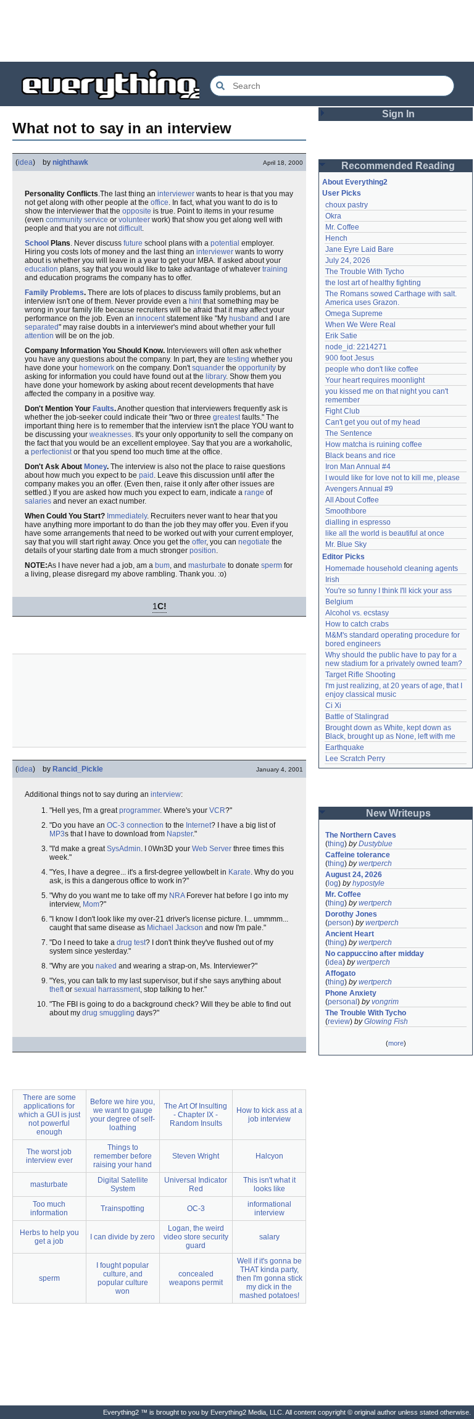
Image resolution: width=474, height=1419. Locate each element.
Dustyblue (376, 843)
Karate (239, 872)
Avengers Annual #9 (359, 489)
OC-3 (116, 825)
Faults (103, 408)
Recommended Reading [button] (398, 165)
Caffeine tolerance (357, 855)
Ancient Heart (349, 934)
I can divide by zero (122, 1237)
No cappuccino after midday (374, 953)
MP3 (57, 834)
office (159, 202)
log (333, 883)
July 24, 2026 (347, 260)
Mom (91, 904)
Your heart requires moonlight (375, 380)
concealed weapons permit (196, 1278)
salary (269, 1237)
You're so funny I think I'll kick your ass (388, 590)
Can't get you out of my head (372, 422)
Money (95, 466)
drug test (131, 942)
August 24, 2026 (353, 874)
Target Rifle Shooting (360, 674)
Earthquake (344, 747)
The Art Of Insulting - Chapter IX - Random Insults (195, 1115)
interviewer (175, 193)
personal (342, 1001)
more (396, 1043)
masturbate (207, 565)
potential (224, 243)
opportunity (257, 368)
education (41, 269)
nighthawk (70, 162)
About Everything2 (355, 182)
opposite (136, 211)
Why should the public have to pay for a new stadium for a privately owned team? (393, 659)
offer (199, 542)
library (216, 376)
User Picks (341, 193)
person (339, 922)
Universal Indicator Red (195, 1184)
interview (166, 794)
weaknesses (110, 434)
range (254, 492)
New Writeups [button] (398, 813)
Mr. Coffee (342, 227)
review (339, 1021)
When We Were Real (360, 324)
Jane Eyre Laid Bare (359, 249)
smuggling (117, 1013)
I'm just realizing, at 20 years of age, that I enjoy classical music (394, 690)
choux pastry (346, 205)
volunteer (134, 219)
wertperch (375, 863)
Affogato (340, 973)
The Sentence (348, 433)
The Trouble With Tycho (364, 271)
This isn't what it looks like (269, 1184)
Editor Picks (343, 556)
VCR (217, 810)
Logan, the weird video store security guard (196, 1237)
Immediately (127, 516)
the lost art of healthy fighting (373, 282)
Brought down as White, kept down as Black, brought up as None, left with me (390, 732)
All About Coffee (352, 500)
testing (238, 359)
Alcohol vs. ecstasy (357, 613)
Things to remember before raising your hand (122, 1156)
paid (146, 475)
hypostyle (368, 883)
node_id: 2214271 (356, 347)
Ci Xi (333, 705)
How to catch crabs (357, 624)
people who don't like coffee (371, 369)
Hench (336, 238)
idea (25, 162)
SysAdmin (124, 848)
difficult (130, 228)
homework (96, 368)
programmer (139, 810)
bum (162, 565)
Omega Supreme (354, 313)
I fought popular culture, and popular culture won (122, 1278)
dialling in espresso (358, 522)
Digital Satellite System (123, 1184)
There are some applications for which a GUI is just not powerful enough (49, 1114)
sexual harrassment (107, 989)
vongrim (385, 1001)
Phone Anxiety (350, 993)
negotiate (254, 542)
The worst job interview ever (49, 1156)
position (202, 550)
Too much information (49, 1208)
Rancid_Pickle (77, 769)
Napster (180, 834)
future (133, 243)
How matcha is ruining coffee (373, 444)
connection (145, 825)
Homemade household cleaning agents (391, 568)
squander (208, 368)
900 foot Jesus (349, 358)
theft (56, 989)
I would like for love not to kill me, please (392, 477)
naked (106, 966)
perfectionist (51, 451)
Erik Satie (341, 335)
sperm (271, 565)
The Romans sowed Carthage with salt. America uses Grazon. (391, 298)
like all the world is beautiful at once (384, 533)
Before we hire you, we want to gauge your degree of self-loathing (122, 1114)
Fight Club (342, 411)
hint (195, 301)
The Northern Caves (360, 835)
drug (90, 1013)
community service (77, 219)
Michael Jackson (175, 927)
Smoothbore (346, 511)
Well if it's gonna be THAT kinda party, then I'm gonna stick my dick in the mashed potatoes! (269, 1278)
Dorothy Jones (351, 914)
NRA (177, 895)
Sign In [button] (398, 114)
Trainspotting (122, 1208)
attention (39, 335)
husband (244, 318)
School (37, 243)
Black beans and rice (360, 455)
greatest (226, 417)
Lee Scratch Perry (355, 758)
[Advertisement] (237, 31)
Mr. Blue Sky (346, 544)
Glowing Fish (386, 1021)
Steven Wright (195, 1156)
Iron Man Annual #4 (358, 466)
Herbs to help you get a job (49, 1237)
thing (336, 843)
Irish (332, 579)
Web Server (211, 848)
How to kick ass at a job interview (269, 1114)
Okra (333, 216)
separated (42, 327)
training (275, 269)
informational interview (269, 1208)
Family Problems (54, 292)
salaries (38, 501)
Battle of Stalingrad (357, 716)
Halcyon (269, 1156)
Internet (198, 825)
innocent (150, 318)
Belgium (339, 601)
